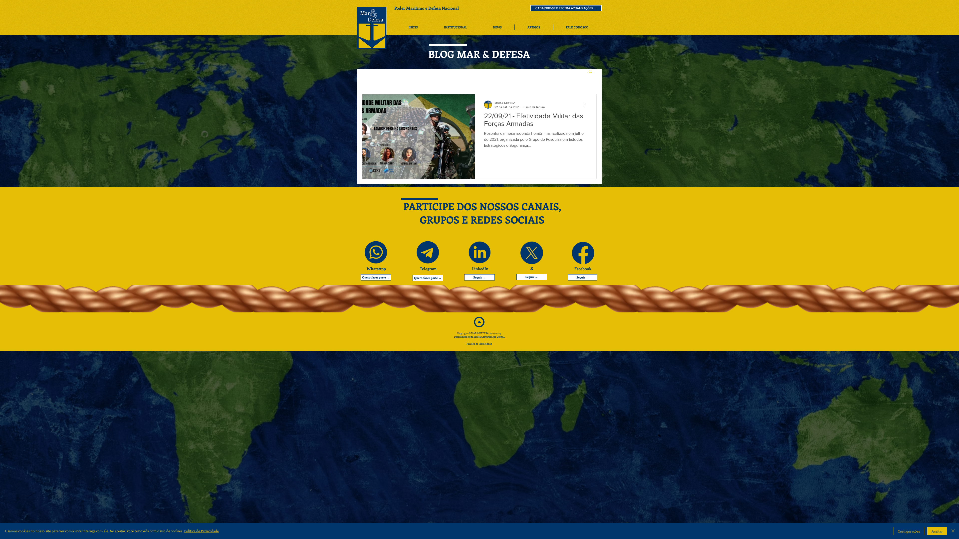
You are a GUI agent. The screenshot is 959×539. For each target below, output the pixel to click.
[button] (566, 8)
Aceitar (937, 531)
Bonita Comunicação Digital (489, 336)
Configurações (909, 531)
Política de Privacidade (479, 343)
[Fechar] (953, 531)
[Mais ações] (587, 105)
